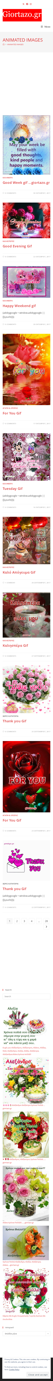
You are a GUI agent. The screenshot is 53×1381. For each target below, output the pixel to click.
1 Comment (10, 583)
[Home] (4, 44)
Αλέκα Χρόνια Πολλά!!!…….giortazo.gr (18, 1222)
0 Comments (10, 193)
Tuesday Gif (13, 488)
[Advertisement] (26, 87)
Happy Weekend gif (19, 305)
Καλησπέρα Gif (15, 645)
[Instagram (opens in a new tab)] (30, 4)
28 (46, 921)
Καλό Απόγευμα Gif (19, 572)
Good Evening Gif (17, 246)
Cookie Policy (14, 1369)
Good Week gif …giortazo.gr (26, 182)
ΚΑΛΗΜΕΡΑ (8, 177)
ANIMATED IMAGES (15, 44)
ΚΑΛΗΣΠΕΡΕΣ (8, 241)
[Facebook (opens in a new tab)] (27, 4)
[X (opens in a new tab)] (23, 4)
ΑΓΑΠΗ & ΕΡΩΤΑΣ (10, 408)
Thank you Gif (14, 721)
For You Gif (12, 413)
